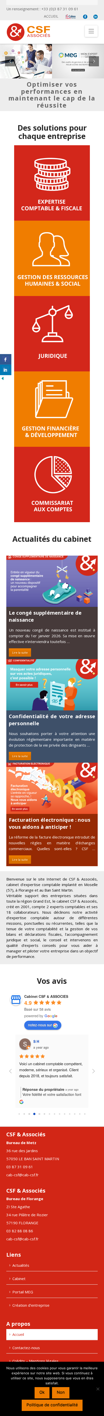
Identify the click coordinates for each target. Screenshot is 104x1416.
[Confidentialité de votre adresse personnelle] (52, 684)
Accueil (51, 16)
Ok (42, 1392)
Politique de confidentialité (52, 1404)
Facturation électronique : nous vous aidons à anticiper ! (49, 823)
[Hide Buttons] (2, 378)
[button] (91, 31)
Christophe (43, 1041)
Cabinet (18, 1278)
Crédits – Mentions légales (35, 1360)
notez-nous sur (40, 1024)
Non (61, 1392)
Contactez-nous (26, 1347)
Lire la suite (20, 652)
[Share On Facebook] (5, 359)
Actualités (20, 1265)
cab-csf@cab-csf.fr (22, 1174)
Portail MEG (22, 1291)
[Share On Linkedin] (5, 370)
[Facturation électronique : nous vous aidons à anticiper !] (52, 788)
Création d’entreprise (30, 1305)
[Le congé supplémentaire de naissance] (52, 581)
